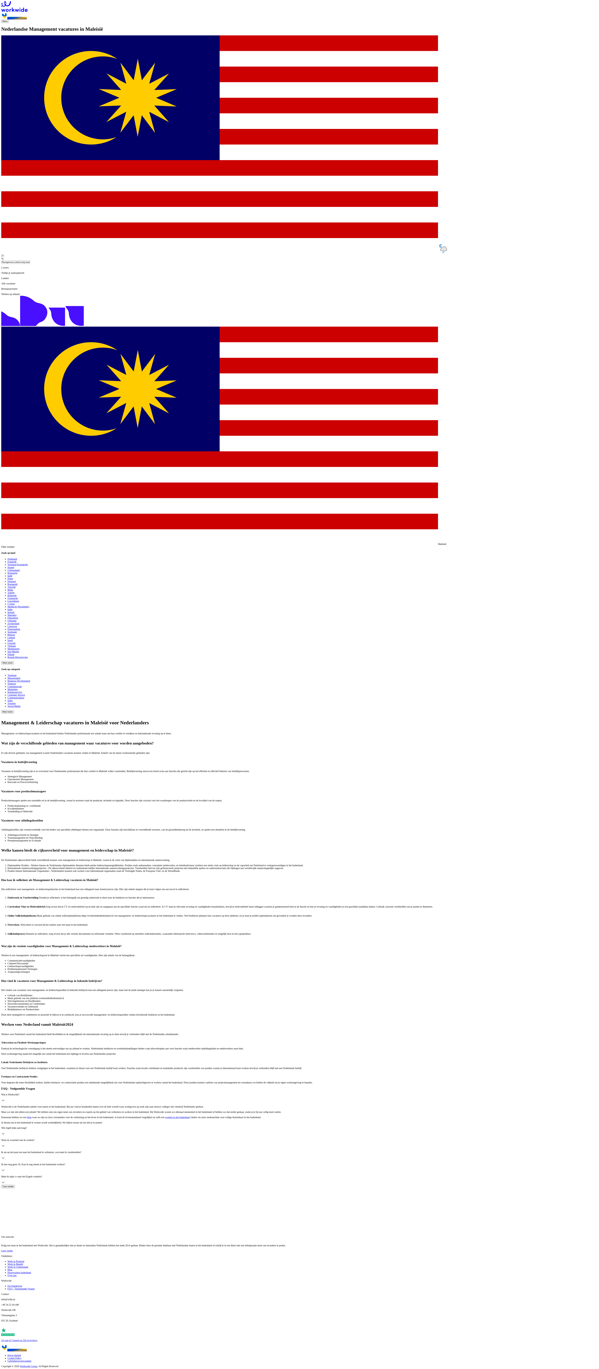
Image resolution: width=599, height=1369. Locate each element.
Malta (10, 590)
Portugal (11, 581)
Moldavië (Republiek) (18, 606)
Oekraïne (12, 620)
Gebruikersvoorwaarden (19, 1361)
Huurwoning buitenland (19, 1272)
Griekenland (13, 570)
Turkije (11, 592)
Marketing (12, 689)
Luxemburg (13, 601)
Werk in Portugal (15, 1261)
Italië (9, 576)
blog (29, 1117)
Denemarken (13, 629)
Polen (10, 578)
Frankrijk (12, 561)
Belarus (11, 634)
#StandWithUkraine (17, 18)
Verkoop (11, 683)
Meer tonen (7, 663)
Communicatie (14, 686)
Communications (15, 697)
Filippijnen (12, 618)
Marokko (12, 615)
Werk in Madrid (15, 1264)
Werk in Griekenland (17, 1267)
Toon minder (8, 1186)
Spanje (10, 567)
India (9, 609)
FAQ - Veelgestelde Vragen (21, 1288)
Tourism (11, 703)
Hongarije (12, 573)
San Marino (13, 651)
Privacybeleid (14, 1355)
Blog (9, 1269)
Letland (11, 637)
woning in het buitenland (177, 1117)
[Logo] (299, 6)
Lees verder (7, 1250)
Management (13, 678)
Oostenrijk (12, 598)
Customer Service (16, 695)
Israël (10, 640)
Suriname (12, 632)
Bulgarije (12, 595)
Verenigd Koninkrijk (17, 564)
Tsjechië (11, 587)
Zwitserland (13, 623)
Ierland (10, 612)
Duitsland (12, 559)
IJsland (10, 654)
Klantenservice (14, 692)
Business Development (18, 681)
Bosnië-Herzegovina (17, 657)
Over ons (12, 1275)
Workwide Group (28, 1366)
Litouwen (12, 626)
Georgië (11, 643)
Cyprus (11, 604)
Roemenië (12, 584)
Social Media (13, 706)
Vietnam (11, 646)
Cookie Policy (14, 1358)
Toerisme (12, 675)
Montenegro (13, 648)
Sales (10, 700)
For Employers (14, 1286)
